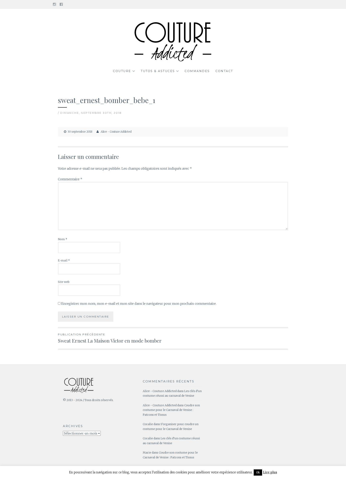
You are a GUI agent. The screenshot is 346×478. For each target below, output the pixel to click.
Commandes (197, 71)
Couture (122, 71)
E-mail (64, 260)
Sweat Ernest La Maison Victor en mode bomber (110, 338)
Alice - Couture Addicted (116, 131)
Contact (224, 71)
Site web (63, 282)
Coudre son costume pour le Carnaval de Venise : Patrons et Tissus (171, 410)
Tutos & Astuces (158, 71)
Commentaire (70, 179)
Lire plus (270, 472)
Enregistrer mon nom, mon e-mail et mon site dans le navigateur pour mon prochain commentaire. (138, 304)
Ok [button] (258, 472)
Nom (62, 239)
